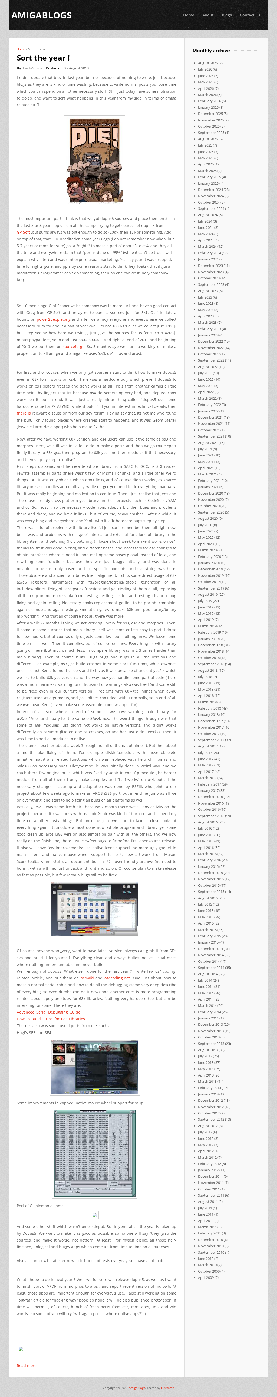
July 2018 (205, 676)
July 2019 (205, 600)
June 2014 (205, 986)
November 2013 (211, 1030)
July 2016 (205, 828)
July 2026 (205, 69)
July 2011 (205, 1208)
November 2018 (211, 651)
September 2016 (211, 815)
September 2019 (211, 588)
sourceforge (73, 346)
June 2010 (205, 1258)
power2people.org (53, 319)
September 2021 (211, 436)
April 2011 (206, 1220)
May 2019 (205, 613)
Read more (27, 1365)
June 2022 (205, 379)
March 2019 (207, 626)
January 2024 (208, 259)
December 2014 (210, 948)
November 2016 (211, 803)
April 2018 (206, 695)
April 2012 (206, 1150)
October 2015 (209, 885)
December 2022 (210, 341)
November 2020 (211, 499)
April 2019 (206, 619)
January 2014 (208, 1018)
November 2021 (211, 423)
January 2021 (208, 486)
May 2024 (205, 233)
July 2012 (205, 1132)
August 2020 (208, 518)
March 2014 (207, 1005)
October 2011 (209, 1189)
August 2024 (208, 214)
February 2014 (209, 1011)
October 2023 (209, 278)
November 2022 (211, 347)
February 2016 (209, 860)
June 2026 (205, 75)
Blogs (227, 15)
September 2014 (211, 967)
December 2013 (210, 1024)
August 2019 (208, 594)
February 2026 (209, 100)
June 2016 (205, 834)
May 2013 (205, 1068)
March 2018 (207, 702)
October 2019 (209, 581)
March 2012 (207, 1157)
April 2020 (206, 543)
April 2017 (206, 771)
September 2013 (211, 1043)
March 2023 (207, 322)
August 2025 (208, 139)
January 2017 (208, 790)
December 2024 (210, 189)
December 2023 (210, 265)
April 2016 (206, 847)
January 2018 (208, 714)
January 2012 (208, 1169)
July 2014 (205, 980)
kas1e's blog (32, 68)
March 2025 (207, 170)
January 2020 (208, 562)
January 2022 (208, 411)
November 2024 (211, 195)
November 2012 (211, 1106)
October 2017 (209, 733)
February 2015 (209, 935)
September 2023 (211, 284)
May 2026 (205, 82)
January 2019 (208, 638)
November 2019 (211, 575)
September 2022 (211, 360)
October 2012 (209, 1113)
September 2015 (211, 891)
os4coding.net (117, 978)
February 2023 (209, 328)
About (208, 15)
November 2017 (211, 727)
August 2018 (208, 670)
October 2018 (209, 657)
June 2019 (205, 607)
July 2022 (205, 372)
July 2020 (205, 524)
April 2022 (206, 391)
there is (24, 413)
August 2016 (208, 822)
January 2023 (208, 335)
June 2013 (205, 1062)
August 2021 (208, 442)
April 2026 (206, 88)
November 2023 (211, 271)
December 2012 (210, 1100)
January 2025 (208, 183)
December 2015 (210, 872)
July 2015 (205, 904)
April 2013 (206, 1075)
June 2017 (205, 758)
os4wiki (87, 978)
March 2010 (207, 1264)
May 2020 (205, 537)
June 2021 (205, 455)
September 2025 (211, 132)
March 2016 (207, 853)
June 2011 (205, 1214)
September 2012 (211, 1119)
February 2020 (209, 556)
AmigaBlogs (137, 1388)
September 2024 (211, 208)
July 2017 (205, 752)
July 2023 (205, 297)
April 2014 (206, 999)
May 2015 (205, 917)
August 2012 (208, 1125)
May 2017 (205, 765)
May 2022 (205, 385)
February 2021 (209, 480)
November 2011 (211, 1182)
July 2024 (205, 221)
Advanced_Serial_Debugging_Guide (48, 1012)
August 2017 (208, 746)
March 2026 (207, 94)
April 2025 (206, 164)
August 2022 (208, 366)
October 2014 (209, 961)
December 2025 (210, 113)
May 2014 (205, 993)
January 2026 (208, 107)
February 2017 (209, 784)
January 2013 (208, 1094)
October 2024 (209, 202)
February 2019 (209, 632)
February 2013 (209, 1087)
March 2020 (207, 550)
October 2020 (209, 505)
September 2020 (211, 512)
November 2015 (211, 878)
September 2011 (211, 1195)
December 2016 (210, 796)
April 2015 (206, 923)
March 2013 (207, 1081)
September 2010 (211, 1252)
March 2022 (207, 398)
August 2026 (208, 63)
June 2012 (205, 1138)
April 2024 (206, 240)
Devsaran (167, 1388)
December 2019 (210, 569)
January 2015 (208, 942)
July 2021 (205, 448)
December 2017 (210, 721)
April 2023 (206, 316)
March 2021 (207, 474)
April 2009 (206, 1277)
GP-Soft (23, 232)
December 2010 (210, 1239)
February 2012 (209, 1163)
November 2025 (211, 120)
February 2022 (209, 404)
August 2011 (208, 1201)
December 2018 (210, 645)
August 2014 (208, 973)
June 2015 (205, 910)
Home (188, 15)
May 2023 (205, 309)
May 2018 (205, 689)
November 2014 (211, 954)
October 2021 (209, 430)
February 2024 (209, 252)
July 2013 (205, 1056)
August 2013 (208, 1049)
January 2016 (208, 866)
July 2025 (205, 145)
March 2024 (207, 246)
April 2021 (206, 467)
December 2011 (210, 1176)
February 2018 (209, 708)
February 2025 (209, 176)
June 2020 (205, 531)
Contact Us (250, 15)
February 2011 (209, 1233)
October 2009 (209, 1271)
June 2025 (205, 151)
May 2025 (205, 157)
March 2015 (207, 929)
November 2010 (211, 1245)
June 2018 (205, 682)
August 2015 (208, 898)
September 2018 (211, 663)
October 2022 (209, 354)
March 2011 (207, 1226)
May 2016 (205, 841)
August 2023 (208, 290)
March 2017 (207, 777)
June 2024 (205, 227)
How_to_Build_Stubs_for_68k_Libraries (51, 1018)
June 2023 (205, 303)
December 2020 (210, 493)
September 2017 (211, 739)
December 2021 (210, 417)
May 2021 (205, 461)
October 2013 (209, 1037)
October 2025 (209, 126)
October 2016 (209, 809)
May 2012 (205, 1144)
